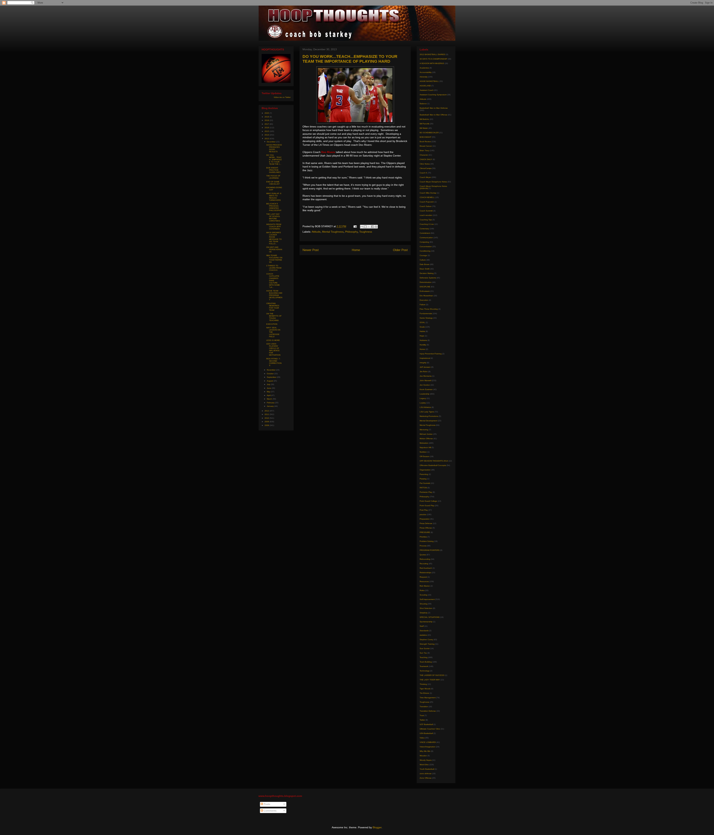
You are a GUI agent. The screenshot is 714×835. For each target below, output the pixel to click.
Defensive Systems (428, 278)
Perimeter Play (426, 492)
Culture (423, 260)
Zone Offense (426, 778)
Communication (426, 238)
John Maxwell (425, 380)
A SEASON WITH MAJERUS (432, 63)
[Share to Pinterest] (376, 227)
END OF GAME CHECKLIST (273, 183)
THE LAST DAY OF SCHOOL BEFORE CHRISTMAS (273, 217)
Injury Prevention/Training (431, 354)
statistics (423, 635)
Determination (426, 282)
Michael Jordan (426, 434)
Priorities (423, 537)
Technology (425, 671)
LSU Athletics (425, 407)
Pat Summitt (425, 483)
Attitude (316, 231)
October (270, 374)
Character (424, 155)
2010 (267, 418)
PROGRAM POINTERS (430, 550)
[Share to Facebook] (372, 227)
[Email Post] (355, 226)
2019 (267, 117)
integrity (423, 363)
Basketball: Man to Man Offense (433, 115)
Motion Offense (426, 439)
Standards (424, 631)
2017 (267, 124)
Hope (422, 336)
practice (423, 514)
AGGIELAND (425, 86)
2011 (267, 414)
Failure (422, 305)
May (269, 392)
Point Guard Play (427, 505)
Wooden (423, 756)
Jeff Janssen (425, 367)
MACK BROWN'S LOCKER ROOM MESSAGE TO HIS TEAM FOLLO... (274, 238)
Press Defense (426, 523)
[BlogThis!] (365, 227)
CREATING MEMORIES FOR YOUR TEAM (272, 306)
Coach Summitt (426, 211)
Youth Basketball (427, 769)
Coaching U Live (427, 224)
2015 (267, 131)
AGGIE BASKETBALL (429, 81)
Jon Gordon (425, 385)
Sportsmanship (426, 622)
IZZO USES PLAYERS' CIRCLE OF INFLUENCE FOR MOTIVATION (273, 349)
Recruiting (424, 564)
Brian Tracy (424, 150)
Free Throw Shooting (429, 309)
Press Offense (426, 528)
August (270, 381)
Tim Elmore (424, 693)
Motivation (424, 443)
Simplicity (423, 613)
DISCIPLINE (425, 287)
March (270, 399)
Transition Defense (428, 711)
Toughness (365, 231)
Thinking (423, 684)
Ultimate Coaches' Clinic (430, 729)
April (269, 395)
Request (423, 577)
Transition (424, 706)
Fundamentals (426, 313)
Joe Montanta (426, 376)
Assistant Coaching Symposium (433, 95)
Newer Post (311, 250)
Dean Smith (425, 269)
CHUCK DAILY (426, 159)
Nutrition (423, 452)
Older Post (400, 250)
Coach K (423, 173)
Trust (422, 715)
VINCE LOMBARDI (428, 742)
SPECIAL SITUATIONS (430, 617)
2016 (267, 128)
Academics (424, 68)
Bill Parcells (424, 124)
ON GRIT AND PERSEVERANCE (274, 249)
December (271, 142)
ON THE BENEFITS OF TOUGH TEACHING (274, 317)
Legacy (423, 398)
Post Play (424, 510)
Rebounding (425, 559)
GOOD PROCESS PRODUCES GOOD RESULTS (274, 148)
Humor (422, 349)
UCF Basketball (426, 724)
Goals (422, 327)
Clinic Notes (425, 164)
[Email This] (362, 227)
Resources (424, 581)
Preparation (425, 519)
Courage (423, 255)
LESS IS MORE (273, 340)
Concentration (426, 246)
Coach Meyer (425, 177)
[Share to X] (369, 227)
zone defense (426, 773)
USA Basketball (426, 733)
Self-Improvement (427, 599)
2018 (267, 120)
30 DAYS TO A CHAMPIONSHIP (433, 59)
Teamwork (424, 666)
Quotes (423, 555)
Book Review (425, 142)
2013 (267, 139)
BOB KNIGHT (425, 137)
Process (423, 546)
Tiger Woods (425, 689)
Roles (422, 590)
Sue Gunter (425, 648)
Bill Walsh (424, 128)
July (269, 384)
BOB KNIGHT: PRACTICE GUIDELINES (273, 170)
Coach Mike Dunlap (428, 193)
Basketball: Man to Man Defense (434, 108)
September (272, 377)
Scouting (423, 595)
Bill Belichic (424, 119)
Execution (424, 300)
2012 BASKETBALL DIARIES (432, 54)
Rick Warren (425, 586)
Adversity (423, 77)
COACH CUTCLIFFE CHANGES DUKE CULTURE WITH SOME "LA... (273, 280)
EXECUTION (271, 324)
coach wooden (426, 215)
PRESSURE (425, 532)
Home (356, 250)
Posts (266, 804)
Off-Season (425, 456)
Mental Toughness (333, 231)
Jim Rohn (424, 372)
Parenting (424, 474)
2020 (267, 113)
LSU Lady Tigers (427, 412)
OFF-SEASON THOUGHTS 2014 (434, 461)
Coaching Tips (426, 220)
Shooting (423, 604)
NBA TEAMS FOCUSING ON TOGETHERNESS (274, 258)
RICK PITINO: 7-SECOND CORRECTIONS (274, 362)
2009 (267, 422)
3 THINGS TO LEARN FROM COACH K (273, 268)
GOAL (422, 322)
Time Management (428, 698)
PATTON (423, 488)
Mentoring (424, 430)
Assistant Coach (427, 90)
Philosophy (351, 231)
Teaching (423, 657)
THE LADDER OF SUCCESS (432, 675)
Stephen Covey (426, 639)
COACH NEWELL (427, 197)
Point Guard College (428, 501)
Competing (424, 242)
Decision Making (427, 273)
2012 (267, 411)
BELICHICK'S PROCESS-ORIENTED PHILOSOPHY (274, 207)
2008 (267, 425)
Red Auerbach (426, 568)
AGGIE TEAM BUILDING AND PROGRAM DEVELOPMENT (274, 295)
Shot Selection (426, 608)
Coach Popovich (427, 202)
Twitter (422, 720)
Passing (423, 479)
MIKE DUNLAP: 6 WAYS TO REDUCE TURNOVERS (273, 196)
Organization (425, 470)
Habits (422, 331)
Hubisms (423, 340)
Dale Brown (425, 264)
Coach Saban (426, 206)
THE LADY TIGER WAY (430, 680)
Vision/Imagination (427, 747)
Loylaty (423, 403)
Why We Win (425, 751)
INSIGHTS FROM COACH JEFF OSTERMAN (273, 226)
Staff (422, 626)
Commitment (425, 233)
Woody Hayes (426, 760)
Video (422, 738)
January (270, 406)
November (271, 370)
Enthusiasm (425, 291)
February (271, 403)
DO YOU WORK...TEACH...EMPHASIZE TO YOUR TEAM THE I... (274, 159)
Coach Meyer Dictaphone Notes (433, 182)
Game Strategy (426, 318)
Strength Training (427, 644)
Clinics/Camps (426, 168)
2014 (267, 135)
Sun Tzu (423, 653)
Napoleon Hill (425, 447)
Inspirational (425, 358)
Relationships (425, 572)
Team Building (426, 662)
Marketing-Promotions (429, 416)
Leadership (424, 394)
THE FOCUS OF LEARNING (273, 177)
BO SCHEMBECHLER (429, 133)
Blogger (377, 827)
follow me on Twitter (282, 97)
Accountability (426, 72)
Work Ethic (424, 765)
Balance (423, 104)
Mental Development (428, 421)
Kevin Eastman (426, 389)
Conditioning (425, 251)
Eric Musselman (426, 296)
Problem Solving (427, 541)
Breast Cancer (426, 146)
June (269, 388)
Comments (269, 810)
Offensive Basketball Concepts (433, 465)
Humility (423, 345)
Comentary (424, 229)
